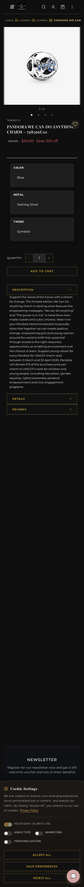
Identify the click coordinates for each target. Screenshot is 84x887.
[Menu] (12, 7)
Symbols (23, 231)
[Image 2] (38, 115)
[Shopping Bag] (62, 7)
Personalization (27, 841)
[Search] (43, 7)
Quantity (14, 258)
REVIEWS (19, 409)
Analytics (22, 832)
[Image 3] (45, 115)
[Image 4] (52, 115)
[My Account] (53, 7)
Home (9, 20)
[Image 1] (31, 115)
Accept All (42, 855)
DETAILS (18, 398)
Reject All (42, 878)
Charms (25, 20)
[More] (72, 7)
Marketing (53, 832)
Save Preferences (42, 866)
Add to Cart (42, 271)
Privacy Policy (29, 810)
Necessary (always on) (32, 823)
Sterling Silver (27, 204)
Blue (20, 177)
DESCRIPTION (23, 289)
